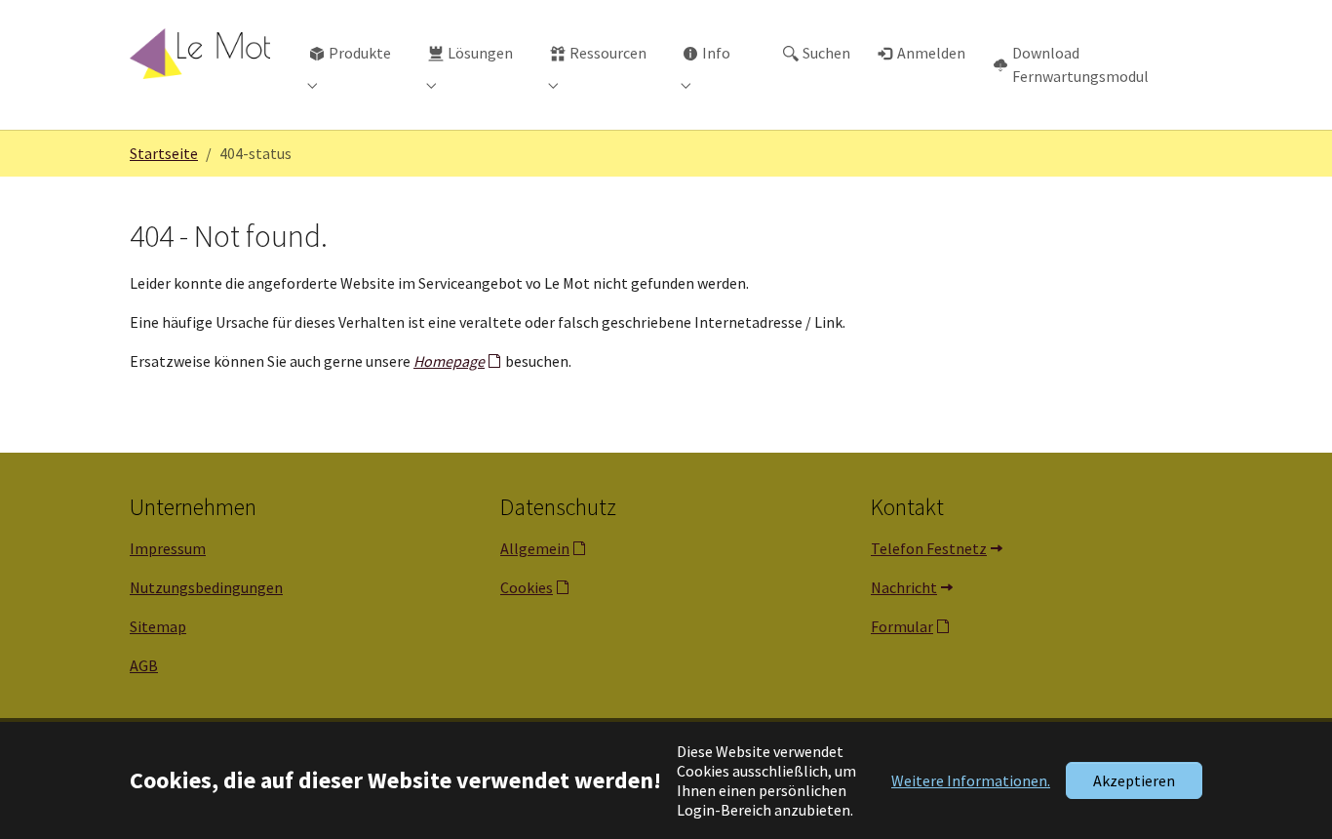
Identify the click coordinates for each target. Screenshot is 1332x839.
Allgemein (534, 548)
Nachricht (904, 587)
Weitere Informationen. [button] (970, 780)
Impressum (168, 548)
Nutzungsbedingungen (206, 587)
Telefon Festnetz (929, 548)
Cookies (526, 587)
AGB (144, 665)
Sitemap (158, 626)
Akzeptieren (1134, 780)
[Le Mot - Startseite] (200, 53)
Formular (902, 626)
